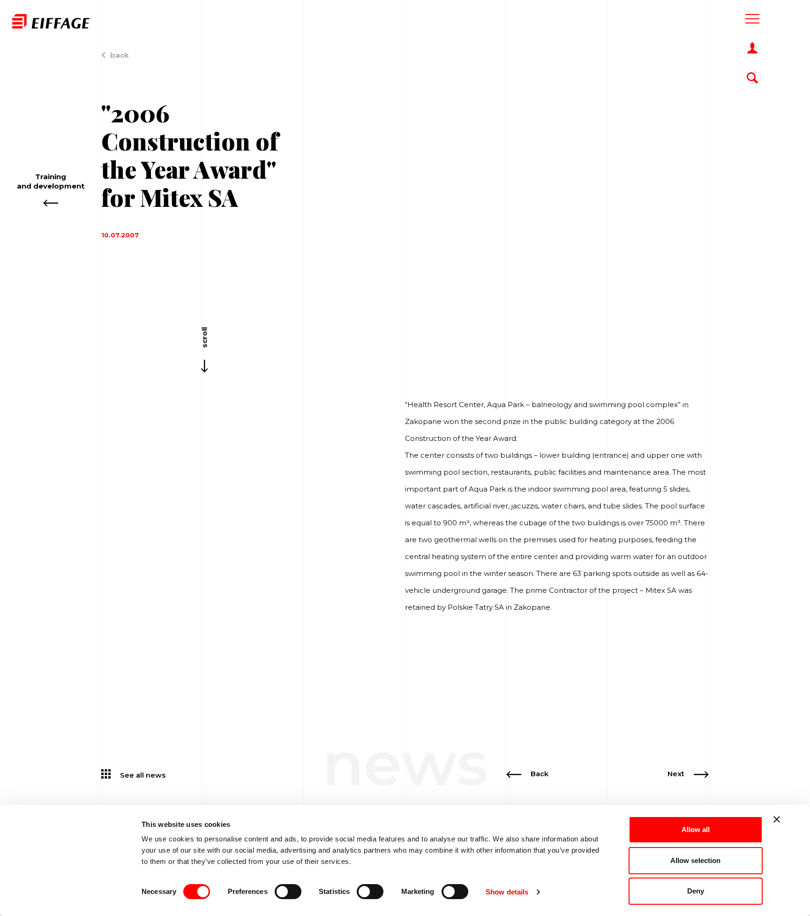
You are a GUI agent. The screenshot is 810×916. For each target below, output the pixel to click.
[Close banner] (776, 819)
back (119, 55)
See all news (142, 775)
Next (676, 773)
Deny (695, 891)
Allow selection (695, 860)
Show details (507, 892)
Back (539, 773)
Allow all (696, 829)
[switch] (288, 891)
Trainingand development (50, 181)
